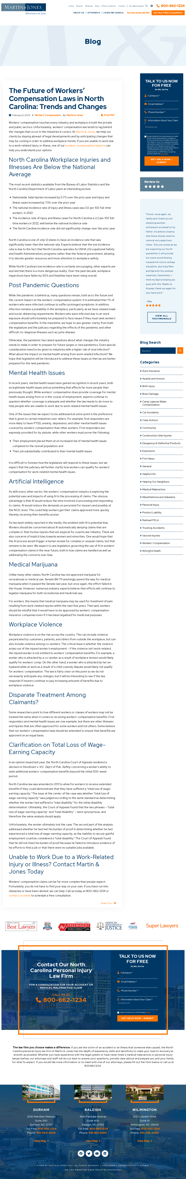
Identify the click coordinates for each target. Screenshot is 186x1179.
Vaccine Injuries (151, 535)
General (146, 466)
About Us (78, 12)
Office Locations (108, 6)
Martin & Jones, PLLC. (61, 1165)
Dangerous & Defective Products (161, 443)
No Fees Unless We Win (138, 12)
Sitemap (144, 1165)
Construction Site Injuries (157, 435)
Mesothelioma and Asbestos (158, 497)
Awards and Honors (153, 378)
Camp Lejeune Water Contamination (154, 403)
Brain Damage (150, 393)
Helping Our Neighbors (155, 481)
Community (149, 427)
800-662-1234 (173, 6)
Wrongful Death (151, 550)
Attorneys (93, 12)
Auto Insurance (151, 371)
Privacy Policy (128, 1165)
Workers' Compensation (156, 543)
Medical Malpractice (153, 489)
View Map (40, 1141)
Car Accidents (150, 412)
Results (79, 6)
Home (71, 6)
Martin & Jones (75, 115)
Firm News (148, 458)
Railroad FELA (150, 520)
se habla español (136, 6)
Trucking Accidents (153, 527)
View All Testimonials (161, 317)
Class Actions (150, 420)
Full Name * (154, 95)
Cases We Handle (113, 12)
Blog (97, 6)
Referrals (89, 6)
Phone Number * (156, 112)
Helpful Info (149, 474)
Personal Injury (150, 504)
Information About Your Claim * (161, 122)
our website (164, 154)
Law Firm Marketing (75, 1170)
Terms (148, 1012)
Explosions (148, 451)
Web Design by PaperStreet (106, 1170)
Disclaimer (108, 1165)
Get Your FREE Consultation (168, 12)
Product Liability (151, 512)
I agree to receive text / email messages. (135, 1012)
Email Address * (156, 104)
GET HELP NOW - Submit (161, 161)
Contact (121, 6)
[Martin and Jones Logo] (23, 8)
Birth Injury (148, 386)
